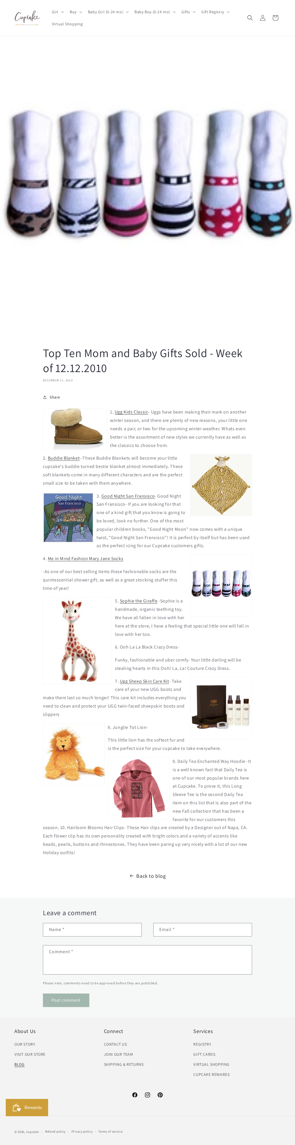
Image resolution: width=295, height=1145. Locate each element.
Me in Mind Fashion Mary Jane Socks (85, 559)
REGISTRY (202, 1044)
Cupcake (32, 1132)
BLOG (19, 1064)
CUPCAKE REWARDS (211, 1074)
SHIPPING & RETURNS (124, 1064)
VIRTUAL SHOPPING (211, 1064)
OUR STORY (24, 1044)
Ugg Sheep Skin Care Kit (144, 681)
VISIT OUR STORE (30, 1054)
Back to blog (151, 876)
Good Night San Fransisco (128, 496)
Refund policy (55, 1131)
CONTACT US (115, 1044)
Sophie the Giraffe (139, 601)
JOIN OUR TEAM (118, 1054)
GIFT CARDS (204, 1054)
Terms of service (110, 1131)
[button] (57, 12)
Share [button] (55, 397)
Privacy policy (82, 1131)
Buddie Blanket (64, 458)
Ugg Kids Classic (131, 412)
